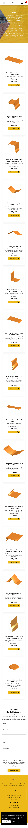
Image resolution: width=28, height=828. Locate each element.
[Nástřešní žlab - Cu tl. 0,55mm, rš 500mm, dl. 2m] (14, 493)
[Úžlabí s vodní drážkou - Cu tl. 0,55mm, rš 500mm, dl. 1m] (14, 450)
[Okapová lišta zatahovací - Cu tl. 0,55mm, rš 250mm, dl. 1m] (14, 537)
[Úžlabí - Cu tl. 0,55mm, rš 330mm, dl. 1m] (14, 190)
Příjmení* (5, 729)
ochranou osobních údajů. (14, 787)
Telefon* (5, 742)
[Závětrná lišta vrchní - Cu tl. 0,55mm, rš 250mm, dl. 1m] (14, 146)
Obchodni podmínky (14, 805)
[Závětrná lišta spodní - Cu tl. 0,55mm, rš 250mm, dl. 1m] (14, 103)
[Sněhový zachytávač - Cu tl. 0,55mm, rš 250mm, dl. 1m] (14, 580)
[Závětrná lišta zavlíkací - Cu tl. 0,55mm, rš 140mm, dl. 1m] (14, 624)
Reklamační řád (14, 809)
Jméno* (5, 723)
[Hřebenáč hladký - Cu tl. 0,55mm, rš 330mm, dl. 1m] (14, 233)
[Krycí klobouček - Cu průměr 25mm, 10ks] (14, 667)
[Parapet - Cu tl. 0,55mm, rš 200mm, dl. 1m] (14, 407)
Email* (4, 736)
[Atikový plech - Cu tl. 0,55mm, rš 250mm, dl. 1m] (14, 320)
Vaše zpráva (6, 748)
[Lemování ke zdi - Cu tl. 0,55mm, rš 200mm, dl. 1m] (14, 277)
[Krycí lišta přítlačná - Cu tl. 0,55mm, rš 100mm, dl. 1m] (14, 363)
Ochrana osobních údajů (14, 807)
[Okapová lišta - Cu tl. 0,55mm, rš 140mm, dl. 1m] (14, 60)
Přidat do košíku (13, 85)
